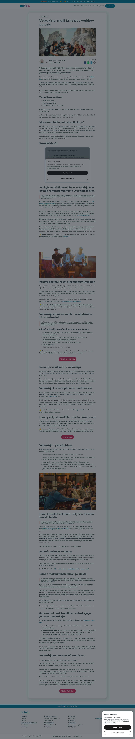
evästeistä (126, 721)
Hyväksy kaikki (117, 727)
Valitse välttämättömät (117, 732)
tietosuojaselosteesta (109, 722)
